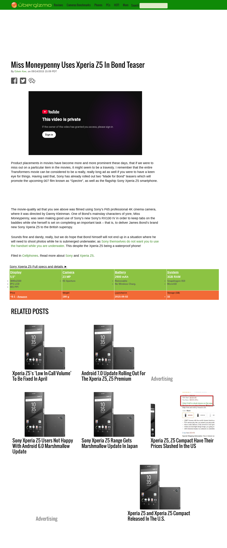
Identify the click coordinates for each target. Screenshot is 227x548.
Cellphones (30, 255)
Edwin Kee (20, 71)
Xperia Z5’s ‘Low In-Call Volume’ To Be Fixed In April (41, 376)
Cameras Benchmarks (79, 5)
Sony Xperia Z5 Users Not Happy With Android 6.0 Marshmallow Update (42, 446)
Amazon (22, 296)
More (125, 5)
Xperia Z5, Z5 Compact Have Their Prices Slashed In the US (182, 443)
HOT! (116, 5)
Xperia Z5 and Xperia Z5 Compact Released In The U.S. (159, 516)
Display (15, 272)
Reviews (58, 5)
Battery (120, 272)
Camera (68, 272)
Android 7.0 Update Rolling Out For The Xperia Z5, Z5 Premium (113, 376)
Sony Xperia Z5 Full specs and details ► (38, 266)
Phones (98, 5)
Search (135, 5)
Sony (69, 255)
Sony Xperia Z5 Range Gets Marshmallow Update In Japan (110, 443)
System (173, 272)
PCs (108, 5)
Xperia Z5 (87, 255)
